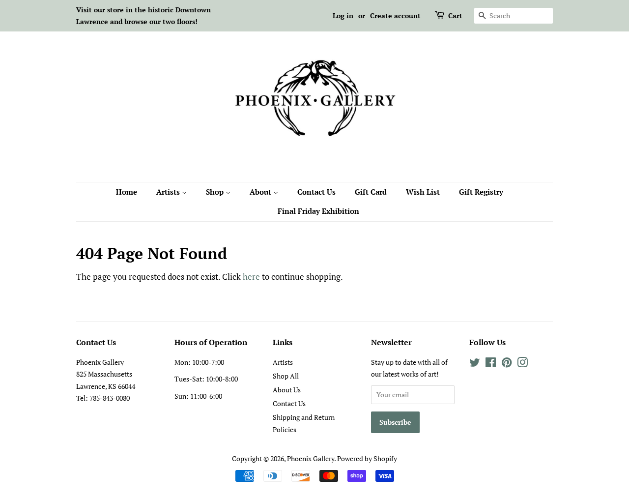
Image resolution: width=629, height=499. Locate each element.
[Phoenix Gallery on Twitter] (474, 364)
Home (126, 192)
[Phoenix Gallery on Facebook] (490, 364)
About (261, 192)
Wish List (423, 192)
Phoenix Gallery (310, 458)
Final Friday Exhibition (318, 211)
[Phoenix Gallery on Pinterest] (506, 364)
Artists (169, 192)
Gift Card (371, 192)
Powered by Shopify (367, 458)
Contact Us (316, 192)
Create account (395, 15)
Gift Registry (481, 192)
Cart (455, 15)
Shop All (286, 376)
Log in (343, 15)
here (251, 276)
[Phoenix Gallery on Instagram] (522, 364)
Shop (216, 192)
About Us (287, 389)
